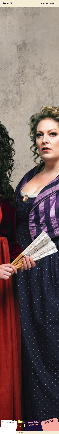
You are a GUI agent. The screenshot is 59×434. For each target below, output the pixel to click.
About (52, 3)
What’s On (44, 3)
